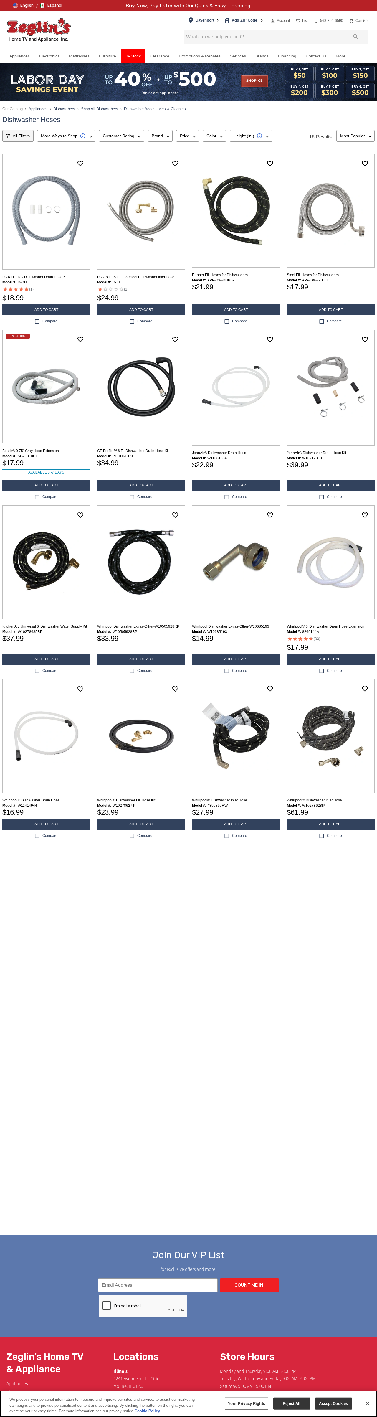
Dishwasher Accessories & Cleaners (155, 109)
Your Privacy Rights (246, 1403)
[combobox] (66, 136)
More (340, 56)
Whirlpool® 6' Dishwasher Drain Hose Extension (325, 626)
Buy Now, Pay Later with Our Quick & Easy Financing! (188, 6)
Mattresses (79, 56)
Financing (287, 56)
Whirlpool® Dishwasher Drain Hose (30, 800)
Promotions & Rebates (200, 56)
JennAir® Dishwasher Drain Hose (219, 453)
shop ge (254, 80)
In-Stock (133, 56)
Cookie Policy (147, 1411)
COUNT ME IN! (249, 1285)
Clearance (159, 56)
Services (238, 56)
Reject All (291, 1403)
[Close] (367, 1403)
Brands (262, 56)
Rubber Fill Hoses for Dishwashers (220, 275)
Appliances (19, 56)
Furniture (107, 56)
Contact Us (316, 56)
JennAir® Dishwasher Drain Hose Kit (316, 453)
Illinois (120, 1371)
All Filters (21, 135)
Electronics (49, 56)
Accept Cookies (333, 1403)
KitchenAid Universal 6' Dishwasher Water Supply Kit (44, 626)
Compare (49, 321)
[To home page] (39, 30)
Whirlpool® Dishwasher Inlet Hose (219, 800)
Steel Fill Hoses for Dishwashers (313, 275)
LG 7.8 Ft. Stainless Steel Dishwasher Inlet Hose (135, 277)
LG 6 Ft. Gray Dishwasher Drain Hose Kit (34, 277)
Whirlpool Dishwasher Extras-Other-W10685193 (230, 626)
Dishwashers (64, 109)
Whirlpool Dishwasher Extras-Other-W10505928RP (138, 626)
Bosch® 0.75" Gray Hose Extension (30, 451)
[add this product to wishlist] (80, 163)
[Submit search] (355, 37)
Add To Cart (46, 310)
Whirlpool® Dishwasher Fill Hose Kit (126, 800)
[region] (188, 1404)
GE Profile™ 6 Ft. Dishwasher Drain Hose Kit (133, 451)
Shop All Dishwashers (99, 109)
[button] (23, 5)
